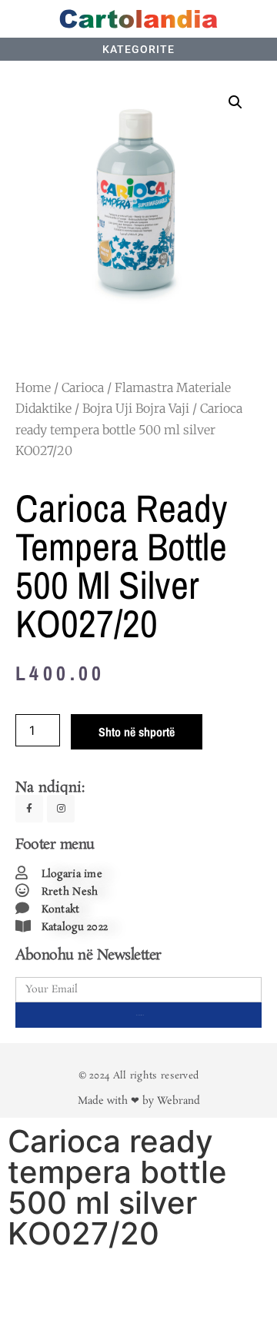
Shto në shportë (136, 731)
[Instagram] (61, 809)
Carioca (83, 387)
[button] (235, 102)
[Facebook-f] (29, 809)
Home (33, 387)
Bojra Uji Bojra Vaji (135, 408)
